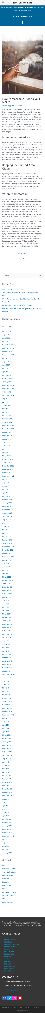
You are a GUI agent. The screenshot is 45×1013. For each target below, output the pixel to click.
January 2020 (7, 584)
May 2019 (5, 607)
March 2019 (6, 614)
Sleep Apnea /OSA (10, 966)
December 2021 (7, 506)
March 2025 (6, 375)
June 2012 (6, 846)
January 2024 (7, 422)
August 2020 (6, 560)
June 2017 (6, 685)
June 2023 (6, 446)
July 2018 (5, 641)
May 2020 (6, 570)
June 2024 (6, 405)
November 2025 (8, 348)
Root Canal (7, 964)
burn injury (23, 122)
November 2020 (8, 550)
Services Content (8, 895)
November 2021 (7, 510)
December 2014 (8, 785)
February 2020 (7, 580)
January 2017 (7, 701)
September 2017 (8, 674)
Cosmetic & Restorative (11, 944)
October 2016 (7, 711)
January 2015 (7, 782)
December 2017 (7, 664)
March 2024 (6, 415)
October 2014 (7, 792)
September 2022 (8, 476)
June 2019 (6, 604)
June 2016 (6, 725)
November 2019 (8, 590)
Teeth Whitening (9, 971)
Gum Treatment (9, 951)
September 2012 (8, 836)
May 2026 (6, 341)
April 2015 (5, 772)
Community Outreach (9, 868)
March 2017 (6, 695)
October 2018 (7, 631)
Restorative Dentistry (9, 892)
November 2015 (7, 748)
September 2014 (8, 795)
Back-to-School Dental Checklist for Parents (17, 305)
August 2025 (6, 358)
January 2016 (7, 742)
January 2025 (7, 382)
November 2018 (7, 627)
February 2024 (7, 419)
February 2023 (7, 459)
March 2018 (6, 654)
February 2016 (7, 738)
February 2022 (7, 499)
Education (5, 882)
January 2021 (7, 543)
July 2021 (5, 523)
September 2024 (8, 395)
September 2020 (8, 557)
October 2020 (7, 553)
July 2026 (5, 335)
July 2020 (5, 563)
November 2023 (8, 429)
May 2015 (5, 769)
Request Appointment (11, 990)
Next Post (22, 259)
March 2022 (6, 496)
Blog (3, 865)
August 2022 (6, 479)
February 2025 (7, 378)
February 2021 (7, 540)
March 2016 (6, 735)
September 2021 (8, 516)
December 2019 (8, 587)
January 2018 (7, 661)
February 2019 (7, 617)
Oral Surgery (6, 885)
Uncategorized (7, 902)
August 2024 (6, 398)
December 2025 (8, 345)
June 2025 (6, 365)
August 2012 (6, 839)
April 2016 (5, 732)
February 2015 (7, 779)
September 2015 (8, 755)
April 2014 (5, 806)
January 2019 (7, 621)
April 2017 (5, 691)
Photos (4, 889)
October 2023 (7, 432)
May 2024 (6, 409)
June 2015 (6, 765)
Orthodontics (8, 961)
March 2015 (6, 775)
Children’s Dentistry (10, 939)
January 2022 (7, 503)
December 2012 (7, 829)
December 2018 (7, 624)
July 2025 (5, 362)
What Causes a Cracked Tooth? (13, 289)
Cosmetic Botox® (9, 946)
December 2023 (8, 425)
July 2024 (5, 402)
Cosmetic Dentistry (9, 872)
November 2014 (8, 789)
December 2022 (8, 466)
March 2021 (6, 536)
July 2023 (5, 442)
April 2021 (5, 533)
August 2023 (6, 439)
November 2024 (8, 388)
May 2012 (5, 849)
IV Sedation (7, 956)
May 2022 (5, 489)
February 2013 (7, 822)
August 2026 (6, 331)
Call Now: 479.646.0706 (22, 16)
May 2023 (6, 449)
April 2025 (5, 372)
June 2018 (6, 644)
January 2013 (7, 826)
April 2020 (6, 573)
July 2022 (5, 483)
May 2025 (5, 368)
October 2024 (7, 392)
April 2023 (6, 452)
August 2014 (6, 799)
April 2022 (5, 493)
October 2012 (7, 833)
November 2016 (8, 708)
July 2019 (5, 600)
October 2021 (7, 513)
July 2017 (5, 681)
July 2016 (5, 721)
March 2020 (6, 577)
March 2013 (6, 819)
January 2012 (7, 853)
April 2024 (6, 412)
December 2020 (8, 547)
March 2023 (6, 456)
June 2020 (6, 567)
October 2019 (7, 594)
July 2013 (5, 809)
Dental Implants (9, 954)
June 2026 (6, 338)
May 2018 (5, 647)
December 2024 (8, 385)
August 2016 (6, 718)
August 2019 (6, 597)
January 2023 (7, 462)
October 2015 (7, 752)
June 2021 (6, 526)
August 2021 (6, 520)
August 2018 (6, 637)
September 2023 (8, 436)
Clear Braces (8, 942)
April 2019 (5, 610)
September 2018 (8, 634)
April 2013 (5, 816)
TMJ (3, 899)
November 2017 (7, 668)
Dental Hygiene (8, 106)
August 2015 (6, 759)
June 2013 (6, 812)
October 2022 (7, 472)
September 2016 (8, 715)
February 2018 (7, 658)
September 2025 (8, 355)
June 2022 (6, 486)
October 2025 (7, 351)
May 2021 (5, 530)
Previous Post (22, 253)
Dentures (5, 879)
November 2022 (8, 469)
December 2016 (8, 705)
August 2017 (6, 678)
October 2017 (7, 671)
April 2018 (5, 651)
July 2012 (5, 843)
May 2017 (5, 688)
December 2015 (7, 745)
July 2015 (5, 762)
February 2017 (7, 698)
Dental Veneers (9, 968)
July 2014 (5, 802)
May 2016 (5, 728)
